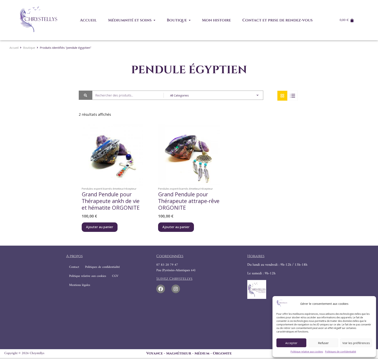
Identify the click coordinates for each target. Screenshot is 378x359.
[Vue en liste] (292, 96)
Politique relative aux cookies (307, 351)
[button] (132, 20)
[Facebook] (160, 289)
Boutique (177, 20)
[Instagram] (175, 289)
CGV (115, 276)
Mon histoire (216, 20)
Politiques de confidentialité (340, 351)
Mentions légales (79, 285)
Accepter (291, 343)
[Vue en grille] (282, 96)
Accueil (88, 20)
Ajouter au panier (99, 227)
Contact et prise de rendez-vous (277, 20)
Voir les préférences (356, 343)
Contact (74, 267)
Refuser (323, 343)
